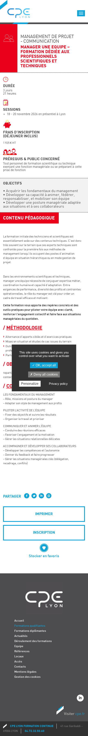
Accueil (19, 620)
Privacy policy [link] (58, 384)
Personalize (29, 384)
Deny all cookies (45, 374)
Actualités (20, 636)
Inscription (44, 533)
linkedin (41, 495)
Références (21, 651)
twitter (34, 495)
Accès (18, 661)
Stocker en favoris (44, 556)
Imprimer (44, 514)
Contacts (20, 666)
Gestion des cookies (27, 676)
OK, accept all (45, 365)
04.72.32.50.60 (34, 731)
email (48, 495)
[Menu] (81, 13)
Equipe (18, 646)
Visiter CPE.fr (70, 711)
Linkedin (81, 699)
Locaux (19, 656)
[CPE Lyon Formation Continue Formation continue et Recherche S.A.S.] (21, 12)
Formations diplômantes (30, 630)
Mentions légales (25, 671)
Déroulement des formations (33, 641)
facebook (26, 495)
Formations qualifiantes (29, 625)
